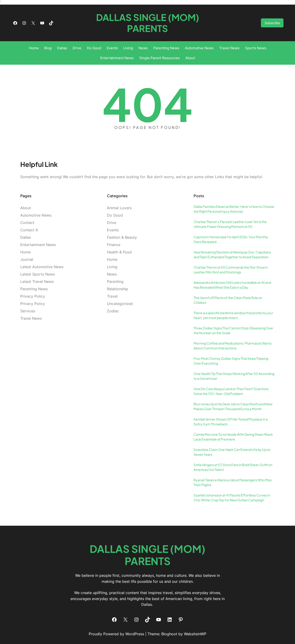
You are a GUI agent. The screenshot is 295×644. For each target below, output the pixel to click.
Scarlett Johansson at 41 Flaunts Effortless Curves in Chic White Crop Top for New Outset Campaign (232, 497)
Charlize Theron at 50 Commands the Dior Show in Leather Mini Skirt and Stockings (231, 269)
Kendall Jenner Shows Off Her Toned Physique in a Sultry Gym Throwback (231, 421)
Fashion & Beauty (122, 237)
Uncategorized (120, 303)
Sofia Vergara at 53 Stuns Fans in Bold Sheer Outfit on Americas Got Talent (233, 467)
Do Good (115, 215)
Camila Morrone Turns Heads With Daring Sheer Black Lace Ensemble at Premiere (233, 436)
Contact (27, 222)
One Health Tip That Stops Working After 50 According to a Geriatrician (234, 375)
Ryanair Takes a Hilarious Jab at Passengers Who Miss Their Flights (233, 482)
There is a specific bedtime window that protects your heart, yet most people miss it (233, 315)
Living (112, 266)
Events (113, 230)
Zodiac (113, 311)
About (25, 208)
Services (27, 311)
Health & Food (119, 252)
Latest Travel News (37, 281)
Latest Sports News (37, 274)
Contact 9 (29, 230)
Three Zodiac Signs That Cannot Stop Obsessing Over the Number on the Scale (233, 330)
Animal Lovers (119, 208)
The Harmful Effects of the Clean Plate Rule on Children (228, 300)
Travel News (31, 318)
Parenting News (34, 289)
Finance (113, 244)
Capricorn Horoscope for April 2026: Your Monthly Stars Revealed (231, 239)
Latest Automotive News (41, 266)
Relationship (117, 289)
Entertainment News (38, 244)
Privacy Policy (32, 296)
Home (25, 252)
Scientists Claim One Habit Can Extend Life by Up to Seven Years (232, 451)
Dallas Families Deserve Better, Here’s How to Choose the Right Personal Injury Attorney (234, 208)
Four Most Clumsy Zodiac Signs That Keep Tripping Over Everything (231, 360)
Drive (111, 222)
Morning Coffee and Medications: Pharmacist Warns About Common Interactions (232, 345)
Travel (112, 296)
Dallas (25, 237)
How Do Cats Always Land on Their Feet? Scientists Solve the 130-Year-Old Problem (231, 391)
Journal (26, 259)
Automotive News (35, 215)
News (112, 274)
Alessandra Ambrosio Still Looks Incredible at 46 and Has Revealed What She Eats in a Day (232, 284)
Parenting (115, 281)
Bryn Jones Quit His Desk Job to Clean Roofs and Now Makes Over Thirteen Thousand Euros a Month (233, 406)
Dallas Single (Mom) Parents (147, 23)
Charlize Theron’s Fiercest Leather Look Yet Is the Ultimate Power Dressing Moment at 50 (230, 224)
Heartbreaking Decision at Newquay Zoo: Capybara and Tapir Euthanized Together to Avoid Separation (232, 254)
